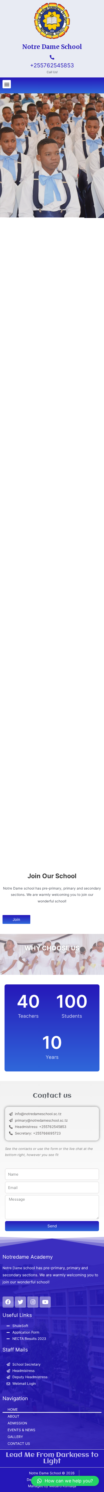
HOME (13, 1409)
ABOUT (13, 1416)
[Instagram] (32, 1302)
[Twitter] (20, 1302)
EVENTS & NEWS (21, 1430)
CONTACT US (19, 1444)
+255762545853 (52, 65)
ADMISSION (17, 1423)
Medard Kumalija (62, 1486)
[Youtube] (45, 1302)
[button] (7, 84)
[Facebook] (8, 1302)
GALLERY (15, 1437)
